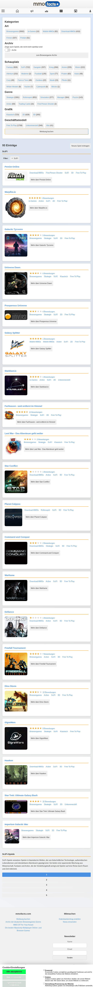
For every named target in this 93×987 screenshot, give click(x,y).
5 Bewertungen (49, 235)
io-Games (32, 31)
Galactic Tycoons (14, 229)
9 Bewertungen (49, 728)
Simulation (44, 97)
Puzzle (75, 97)
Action (9, 104)
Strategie (10, 97)
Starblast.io (10, 371)
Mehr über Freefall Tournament (43, 664)
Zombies (39, 80)
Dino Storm (10, 686)
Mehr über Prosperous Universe (43, 321)
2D (23, 115)
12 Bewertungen (35, 412)
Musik (52, 80)
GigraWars (10, 722)
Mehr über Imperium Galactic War (36, 837)
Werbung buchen (46, 131)
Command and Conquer (17, 537)
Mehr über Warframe (39, 588)
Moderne (24, 74)
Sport (52, 74)
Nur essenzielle (14, 977)
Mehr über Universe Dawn (41, 283)
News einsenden (70, 922)
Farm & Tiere (23, 80)
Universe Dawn (12, 267)
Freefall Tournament (15, 648)
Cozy (8, 80)
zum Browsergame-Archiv (46, 55)
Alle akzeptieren (14, 972)
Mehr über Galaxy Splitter (41, 349)
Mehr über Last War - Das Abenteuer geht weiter (44, 449)
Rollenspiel (27, 97)
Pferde (64, 80)
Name (69, 942)
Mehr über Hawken (38, 773)
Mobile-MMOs (48, 31)
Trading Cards (24, 104)
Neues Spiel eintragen (80, 146)
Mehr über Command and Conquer (45, 553)
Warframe (10, 575)
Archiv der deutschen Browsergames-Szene (23, 922)
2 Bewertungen (43, 439)
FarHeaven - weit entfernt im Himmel (23, 406)
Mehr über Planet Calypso (36, 517)
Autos (76, 74)
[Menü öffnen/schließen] (2, 11)
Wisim (77, 67)
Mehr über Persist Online (41, 180)
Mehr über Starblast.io (40, 387)
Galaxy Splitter (12, 333)
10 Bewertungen (49, 692)
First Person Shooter (45, 104)
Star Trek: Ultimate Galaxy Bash (21, 795)
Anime (64, 67)
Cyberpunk (40, 87)
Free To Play (11, 125)
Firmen (9, 38)
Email (69, 949)
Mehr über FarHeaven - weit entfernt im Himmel (36, 422)
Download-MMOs (68, 31)
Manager (60, 97)
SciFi (23, 67)
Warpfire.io (10, 192)
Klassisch (10, 115)
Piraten (64, 74)
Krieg (51, 67)
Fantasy (9, 67)
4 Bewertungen (49, 312)
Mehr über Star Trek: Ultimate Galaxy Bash (48, 811)
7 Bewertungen (49, 654)
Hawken (9, 760)
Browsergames (12, 31)
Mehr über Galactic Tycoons (42, 245)
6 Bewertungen (49, 273)
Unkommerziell (32, 125)
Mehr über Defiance (39, 628)
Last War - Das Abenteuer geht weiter (24, 433)
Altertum (9, 74)
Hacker (27, 87)
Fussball (38, 74)
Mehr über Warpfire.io (38, 208)
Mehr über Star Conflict (40, 482)
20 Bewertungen (49, 802)
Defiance (9, 612)
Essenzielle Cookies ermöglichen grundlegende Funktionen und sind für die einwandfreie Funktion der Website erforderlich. (68, 972)
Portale (23, 38)
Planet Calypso (12, 504)
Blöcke (54, 87)
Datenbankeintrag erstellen (70, 919)
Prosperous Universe (16, 305)
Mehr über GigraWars (39, 738)
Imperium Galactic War (16, 824)
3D (34, 115)
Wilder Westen (12, 87)
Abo (48, 125)
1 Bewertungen (48, 198)
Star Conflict (11, 466)
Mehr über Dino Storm (40, 702)
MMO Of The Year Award (23, 925)
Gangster (37, 67)
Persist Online (12, 167)
